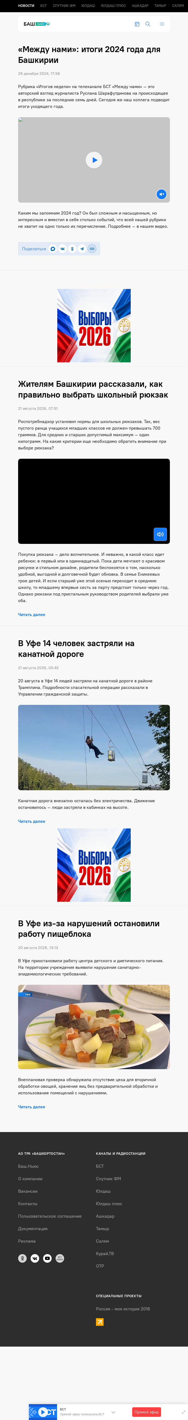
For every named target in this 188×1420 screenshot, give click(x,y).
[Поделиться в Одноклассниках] (72, 248)
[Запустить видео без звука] (161, 194)
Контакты (27, 1203)
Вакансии (27, 1191)
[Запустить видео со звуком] (94, 160)
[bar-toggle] (162, 24)
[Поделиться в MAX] (52, 248)
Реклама (27, 1241)
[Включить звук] (160, 534)
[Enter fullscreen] (183, 1412)
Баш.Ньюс (28, 1166)
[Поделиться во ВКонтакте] (62, 248)
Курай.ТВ (105, 1253)
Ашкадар (140, 6)
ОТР (100, 1266)
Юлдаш (88, 6)
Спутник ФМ (64, 6)
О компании (30, 1178)
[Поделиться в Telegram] (82, 248)
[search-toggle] (147, 24)
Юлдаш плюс (113, 6)
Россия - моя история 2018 (123, 1309)
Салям (178, 6)
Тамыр (160, 6)
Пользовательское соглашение (50, 1216)
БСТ (43, 6)
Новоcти (26, 6)
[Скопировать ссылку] (92, 249)
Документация (32, 1228)
